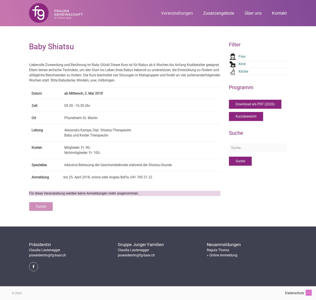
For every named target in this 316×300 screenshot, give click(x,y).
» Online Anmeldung (222, 255)
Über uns (253, 13)
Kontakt (279, 13)
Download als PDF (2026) (255, 104)
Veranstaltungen (177, 13)
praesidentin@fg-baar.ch (47, 255)
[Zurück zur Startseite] (56, 13)
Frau (242, 56)
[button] (309, 293)
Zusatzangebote (218, 13)
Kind (242, 64)
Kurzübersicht (246, 116)
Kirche (243, 71)
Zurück (41, 206)
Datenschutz (294, 293)
